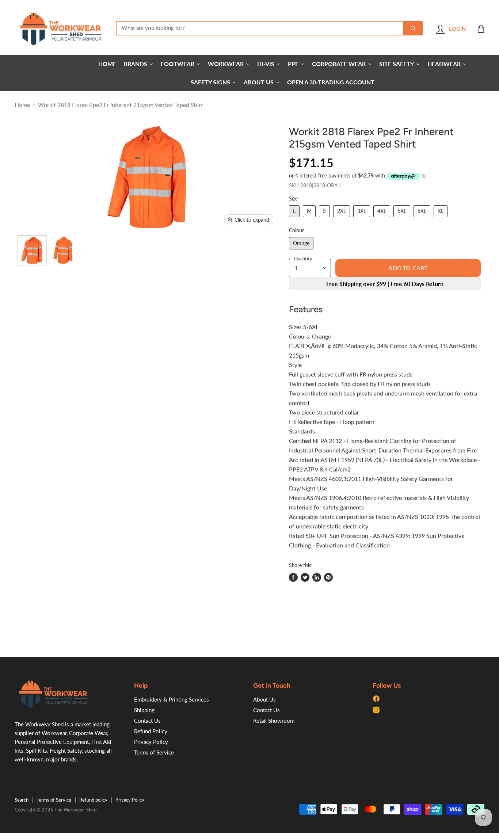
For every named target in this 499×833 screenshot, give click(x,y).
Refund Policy (150, 731)
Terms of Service (154, 752)
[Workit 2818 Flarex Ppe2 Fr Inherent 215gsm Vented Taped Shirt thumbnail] (32, 250)
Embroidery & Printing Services (171, 699)
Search (21, 800)
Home (22, 105)
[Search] (413, 28)
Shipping (144, 710)
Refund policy (93, 800)
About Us (264, 699)
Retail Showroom (273, 720)
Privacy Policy (151, 741)
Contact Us (147, 720)
